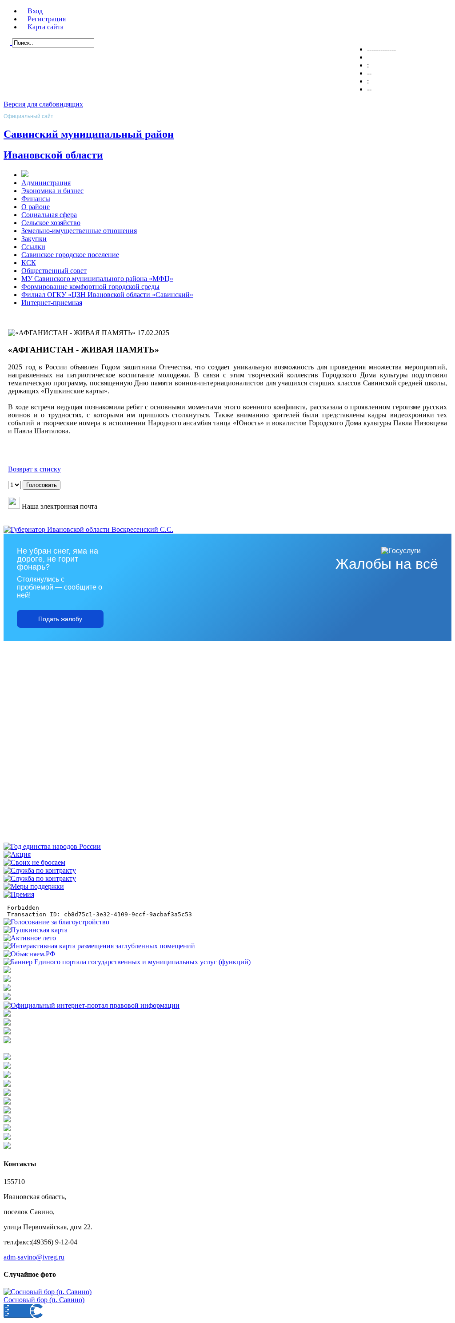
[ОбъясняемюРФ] (30, 954)
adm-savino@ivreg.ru (34, 1257)
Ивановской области (53, 155)
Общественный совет (54, 270)
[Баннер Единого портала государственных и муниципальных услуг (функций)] (127, 962)
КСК (28, 262)
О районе (35, 206)
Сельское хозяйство (50, 222)
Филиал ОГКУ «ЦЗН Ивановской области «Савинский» (107, 294)
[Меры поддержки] (34, 886)
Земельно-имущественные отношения (79, 230)
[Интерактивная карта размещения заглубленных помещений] (99, 946)
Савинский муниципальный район (89, 134)
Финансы (35, 198)
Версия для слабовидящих (43, 104)
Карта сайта (46, 27)
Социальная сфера (49, 214)
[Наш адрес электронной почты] (14, 506)
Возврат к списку (34, 469)
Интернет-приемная (51, 302)
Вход (35, 11)
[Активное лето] (30, 938)
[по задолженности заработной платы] (7, 1032)
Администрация (46, 182)
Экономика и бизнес (52, 190)
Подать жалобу (60, 618)
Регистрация (47, 19)
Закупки (34, 238)
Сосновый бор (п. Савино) (44, 1299)
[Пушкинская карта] (36, 930)
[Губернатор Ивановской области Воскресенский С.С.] (88, 529)
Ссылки (33, 246)
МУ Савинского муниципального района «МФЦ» (97, 278)
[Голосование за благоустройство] (56, 922)
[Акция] (17, 854)
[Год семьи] (52, 846)
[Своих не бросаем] (34, 862)
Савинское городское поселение (70, 254)
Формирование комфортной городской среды (90, 286)
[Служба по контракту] (40, 870)
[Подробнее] (7, 997)
